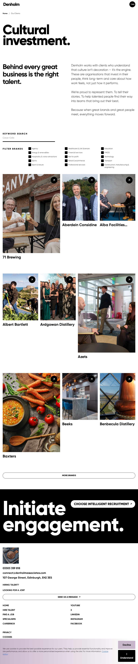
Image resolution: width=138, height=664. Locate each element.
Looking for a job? (14, 590)
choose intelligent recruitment (101, 504)
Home (5, 13)
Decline (127, 644)
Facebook (76, 623)
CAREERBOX (9, 623)
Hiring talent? (11, 585)
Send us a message (68, 597)
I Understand (126, 656)
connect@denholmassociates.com (24, 573)
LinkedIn (75, 614)
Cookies (7, 637)
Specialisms (9, 619)
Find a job (8, 614)
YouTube (75, 605)
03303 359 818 (11, 568)
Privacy (7, 632)
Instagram (77, 619)
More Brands (69, 475)
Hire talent (9, 610)
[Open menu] (132, 4)
